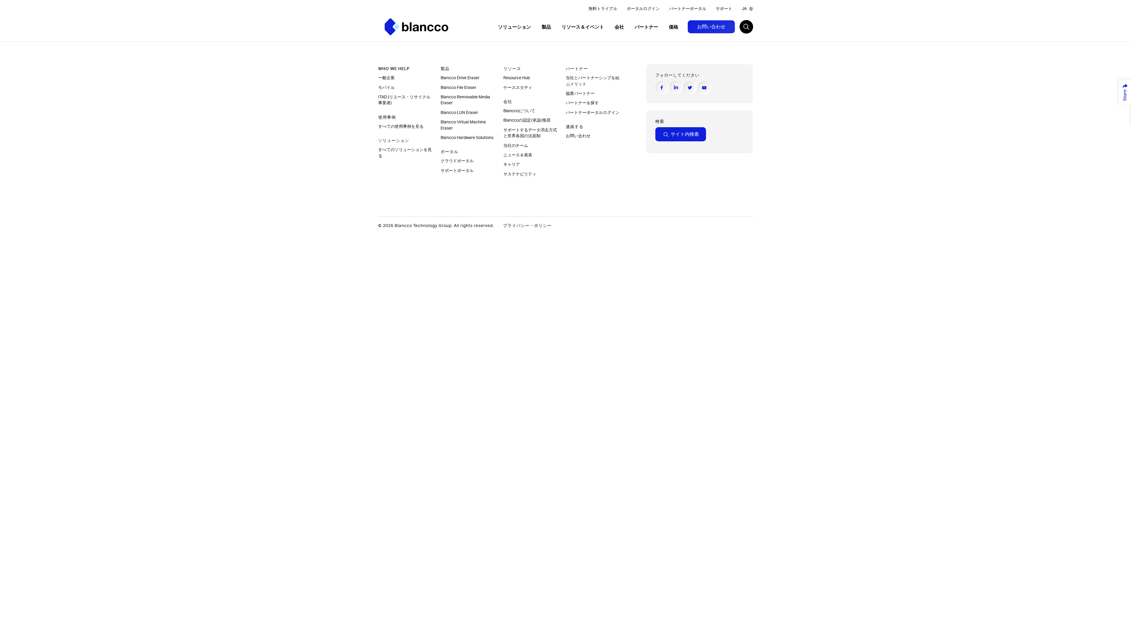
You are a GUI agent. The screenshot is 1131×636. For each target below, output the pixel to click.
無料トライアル (602, 9)
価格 (673, 27)
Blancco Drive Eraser (460, 78)
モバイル (387, 88)
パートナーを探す (583, 103)
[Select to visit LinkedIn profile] (675, 87)
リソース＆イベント (583, 27)
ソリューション (515, 27)
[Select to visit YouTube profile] (704, 87)
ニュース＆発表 (518, 155)
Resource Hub (516, 78)
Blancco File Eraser (458, 88)
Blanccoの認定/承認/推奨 (526, 120)
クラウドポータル (457, 161)
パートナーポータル (687, 9)
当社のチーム (515, 146)
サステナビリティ (519, 174)
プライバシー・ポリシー (527, 226)
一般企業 (386, 78)
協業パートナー (581, 94)
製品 (547, 27)
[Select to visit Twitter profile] (690, 87)
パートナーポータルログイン (593, 113)
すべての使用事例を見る (401, 127)
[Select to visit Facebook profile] (661, 87)
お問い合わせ (711, 26)
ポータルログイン (643, 9)
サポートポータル (457, 171)
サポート (724, 9)
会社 (620, 27)
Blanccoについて (519, 111)
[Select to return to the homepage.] (416, 27)
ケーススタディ (518, 88)
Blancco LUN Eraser (459, 113)
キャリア (511, 165)
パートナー (647, 27)
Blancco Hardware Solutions (467, 138)
